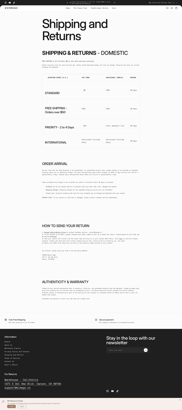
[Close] (180, 400)
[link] (21, 380)
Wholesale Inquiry (13, 348)
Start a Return (11, 365)
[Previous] (67, 2)
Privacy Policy (56, 403)
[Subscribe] (146, 350)
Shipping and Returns (14, 355)
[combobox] (163, 2)
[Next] (114, 2)
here (120, 238)
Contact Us (9, 361)
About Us (8, 345)
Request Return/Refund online (55, 232)
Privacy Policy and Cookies (17, 352)
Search (7, 342)
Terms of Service (12, 358)
